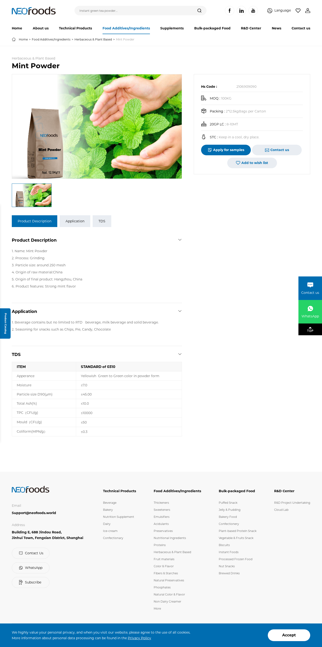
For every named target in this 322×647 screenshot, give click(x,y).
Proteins (160, 545)
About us (41, 28)
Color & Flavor (164, 566)
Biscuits (224, 545)
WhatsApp (33, 568)
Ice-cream (110, 531)
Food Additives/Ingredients (126, 28)
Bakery (108, 509)
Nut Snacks (227, 566)
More (157, 608)
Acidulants (161, 524)
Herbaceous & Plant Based (93, 39)
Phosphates (162, 587)
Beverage (109, 502)
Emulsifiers (161, 517)
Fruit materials (164, 559)
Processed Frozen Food (235, 559)
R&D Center (251, 28)
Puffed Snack (228, 502)
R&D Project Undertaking (292, 502)
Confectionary (113, 538)
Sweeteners (162, 509)
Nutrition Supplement (118, 517)
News (276, 28)
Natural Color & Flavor (169, 594)
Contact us (301, 28)
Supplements (172, 28)
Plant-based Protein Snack (237, 531)
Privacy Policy (139, 638)
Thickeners (161, 502)
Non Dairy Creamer (167, 601)
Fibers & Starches (166, 573)
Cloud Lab (281, 509)
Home (17, 28)
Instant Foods (229, 552)
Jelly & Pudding (229, 509)
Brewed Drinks (229, 573)
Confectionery (229, 524)
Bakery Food (228, 517)
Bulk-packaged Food (212, 28)
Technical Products (75, 28)
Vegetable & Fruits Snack (236, 538)
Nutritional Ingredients (170, 538)
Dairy (107, 524)
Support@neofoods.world (34, 513)
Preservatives (163, 531)
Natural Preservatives (169, 580)
